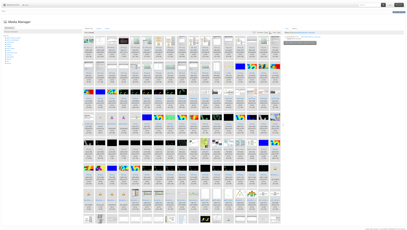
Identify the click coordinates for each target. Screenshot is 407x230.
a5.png (88, 98)
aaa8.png (263, 98)
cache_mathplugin (12, 40)
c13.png (170, 149)
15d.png (205, 73)
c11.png (147, 149)
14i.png (252, 47)
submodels (10, 57)
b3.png (170, 124)
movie (8, 50)
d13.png (205, 175)
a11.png (159, 98)
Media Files (89, 28)
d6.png (123, 175)
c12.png (159, 149)
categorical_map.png (208, 149)
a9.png (135, 98)
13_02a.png (135, 47)
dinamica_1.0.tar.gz (126, 200)
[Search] (383, 5)
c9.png (123, 149)
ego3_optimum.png (208, 200)
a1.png (240, 73)
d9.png (158, 175)
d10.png (170, 175)
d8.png (147, 175)
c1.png (228, 124)
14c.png (182, 47)
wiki (7, 61)
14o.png (124, 73)
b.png (135, 124)
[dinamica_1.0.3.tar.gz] (100, 194)
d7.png (135, 175)
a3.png (263, 73)
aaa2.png (193, 98)
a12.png (170, 98)
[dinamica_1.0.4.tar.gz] (112, 194)
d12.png (194, 175)
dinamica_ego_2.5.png (139, 200)
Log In (400, 5)
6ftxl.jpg (124, 47)
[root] (6, 36)
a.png (228, 73)
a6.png (100, 98)
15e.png (217, 73)
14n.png (112, 73)
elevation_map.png (254, 200)
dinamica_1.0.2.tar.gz (91, 200)
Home (26, 5)
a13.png (182, 98)
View (287, 28)
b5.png (193, 124)
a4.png (275, 73)
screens (9, 55)
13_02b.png (147, 47)
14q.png (147, 73)
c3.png (251, 124)
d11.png (182, 175)
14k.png (275, 47)
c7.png (100, 149)
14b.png (170, 47)
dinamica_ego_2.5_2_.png (151, 200)
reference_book (11, 53)
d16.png (240, 175)
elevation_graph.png (243, 200)
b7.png (217, 124)
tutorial (8, 59)
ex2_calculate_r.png (277, 200)
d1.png (263, 149)
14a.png (159, 47)
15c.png (194, 73)
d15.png (229, 175)
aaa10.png (275, 98)
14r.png (158, 73)
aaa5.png (228, 98)
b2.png (158, 124)
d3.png (88, 175)
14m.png (100, 73)
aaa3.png (205, 98)
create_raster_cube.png (255, 149)
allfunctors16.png (102, 124)
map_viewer (10, 48)
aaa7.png (252, 98)
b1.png (147, 124)
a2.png (251, 73)
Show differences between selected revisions (300, 43)
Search (107, 28)
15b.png (182, 73)
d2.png (275, 149)
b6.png (205, 124)
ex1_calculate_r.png (266, 200)
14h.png (240, 47)
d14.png (217, 175)
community (10, 42)
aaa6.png (240, 98)
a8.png (123, 98)
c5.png (275, 124)
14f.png (217, 47)
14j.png (263, 47)
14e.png (205, 47)
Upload (98, 28)
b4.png (182, 124)
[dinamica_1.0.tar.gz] (123, 194)
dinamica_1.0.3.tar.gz (103, 200)
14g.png (229, 47)
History (294, 28)
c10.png (135, 149)
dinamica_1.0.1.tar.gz (278, 175)
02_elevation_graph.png (104, 47)
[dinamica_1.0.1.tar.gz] (275, 168)
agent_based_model (13, 38)
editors (8, 44)
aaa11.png (88, 124)
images (8, 46)
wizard (8, 63)
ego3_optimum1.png (219, 200)
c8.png (111, 149)
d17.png (252, 175)
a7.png (111, 98)
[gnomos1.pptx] (228, 219)
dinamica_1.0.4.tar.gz (114, 200)
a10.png (147, 98)
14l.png (88, 73)
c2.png (240, 124)
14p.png (135, 73)
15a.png (170, 73)
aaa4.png (217, 98)
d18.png (264, 175)
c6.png (88, 149)
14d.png (194, 47)
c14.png (182, 149)
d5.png (112, 175)
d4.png (100, 175)
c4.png (263, 124)
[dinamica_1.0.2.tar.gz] (88, 194)
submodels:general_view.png (304, 32)
